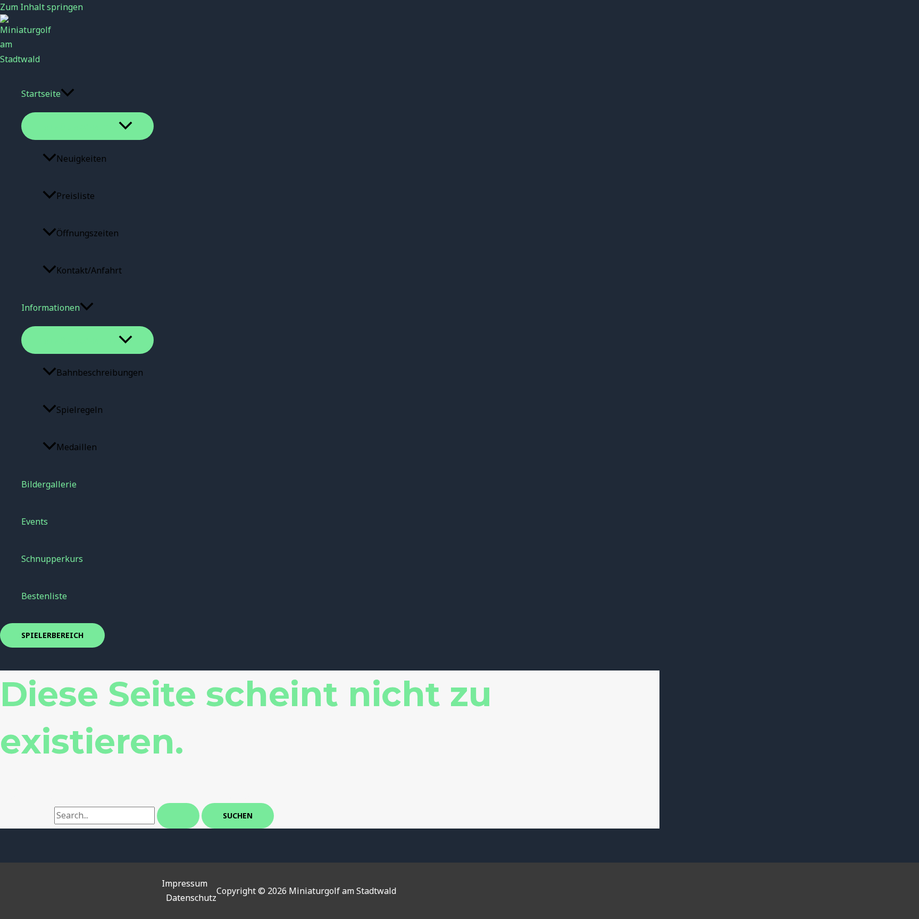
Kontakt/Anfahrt (89, 270)
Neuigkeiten (81, 158)
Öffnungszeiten (87, 233)
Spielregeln (79, 410)
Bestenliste (44, 596)
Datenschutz (191, 898)
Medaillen (76, 447)
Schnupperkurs (52, 559)
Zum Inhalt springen (41, 7)
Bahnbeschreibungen (99, 372)
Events (34, 521)
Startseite (41, 94)
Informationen (50, 307)
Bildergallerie (49, 484)
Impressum (184, 883)
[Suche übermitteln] (178, 816)
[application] (67, 93)
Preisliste (75, 196)
